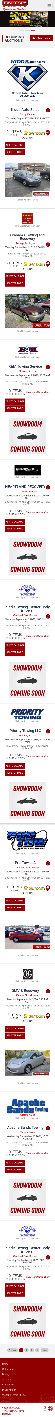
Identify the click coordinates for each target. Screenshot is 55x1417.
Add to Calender (15, 145)
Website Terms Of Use (14, 1395)
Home (5, 1364)
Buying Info (7, 1374)
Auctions (6, 1379)
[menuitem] (12, 1350)
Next (45, 1350)
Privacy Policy (9, 1389)
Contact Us (8, 1384)
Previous (12, 1350)
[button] (8, 179)
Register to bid (15, 152)
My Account (43, 38)
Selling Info (8, 1369)
